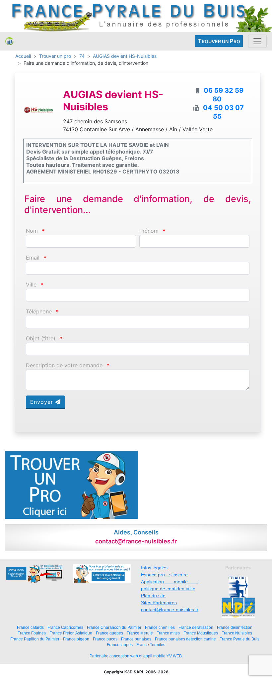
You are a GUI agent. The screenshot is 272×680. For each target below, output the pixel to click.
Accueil (23, 56)
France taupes (120, 644)
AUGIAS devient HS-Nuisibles (125, 56)
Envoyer (42, 401)
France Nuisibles (237, 633)
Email (32, 257)
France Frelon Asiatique (70, 633)
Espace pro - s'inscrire (164, 574)
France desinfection (234, 627)
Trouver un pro (55, 56)
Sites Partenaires (159, 602)
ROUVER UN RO (219, 41)
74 (82, 56)
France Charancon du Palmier (114, 627)
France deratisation (195, 627)
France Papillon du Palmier (34, 639)
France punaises (136, 639)
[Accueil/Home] (9, 41)
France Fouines (32, 633)
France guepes (109, 633)
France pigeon (76, 639)
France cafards (30, 627)
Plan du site (153, 595)
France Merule (140, 633)
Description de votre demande (64, 365)
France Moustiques (200, 633)
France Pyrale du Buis (239, 639)
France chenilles (160, 627)
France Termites (150, 644)
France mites (168, 633)
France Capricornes (65, 627)
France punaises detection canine (185, 639)
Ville (31, 284)
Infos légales (154, 567)
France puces (105, 639)
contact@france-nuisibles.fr (169, 609)
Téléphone (39, 311)
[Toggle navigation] (257, 41)
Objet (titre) (40, 338)
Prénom (149, 230)
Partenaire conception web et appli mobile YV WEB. (136, 656)
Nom (32, 230)
